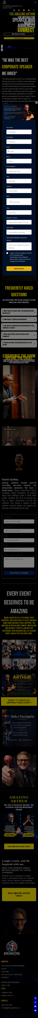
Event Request (10, 166)
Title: (7, 176)
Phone (8, 156)
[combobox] (19, 171)
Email (8, 147)
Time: (8, 208)
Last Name (9, 137)
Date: (8, 196)
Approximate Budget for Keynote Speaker (16, 239)
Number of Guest (11, 218)
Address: (9, 186)
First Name (9, 127)
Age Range (9, 227)
